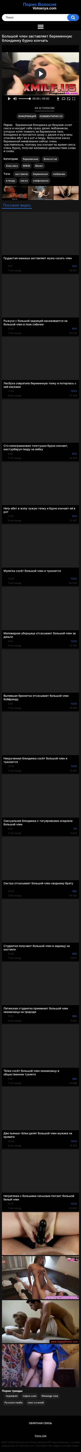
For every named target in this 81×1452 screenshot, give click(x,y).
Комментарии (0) (51, 116)
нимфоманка (41, 180)
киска (24, 180)
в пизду (10, 180)
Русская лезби (13, 1402)
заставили (21, 174)
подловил (11, 1395)
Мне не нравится (31, 109)
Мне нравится (26, 109)
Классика (12, 165)
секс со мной (36, 1402)
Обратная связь (40, 1423)
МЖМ (26, 165)
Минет (39, 165)
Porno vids (40, 1435)
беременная (40, 174)
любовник (59, 174)
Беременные (30, 158)
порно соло (29, 1395)
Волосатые (50, 158)
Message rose (50, 1395)
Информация (27, 116)
